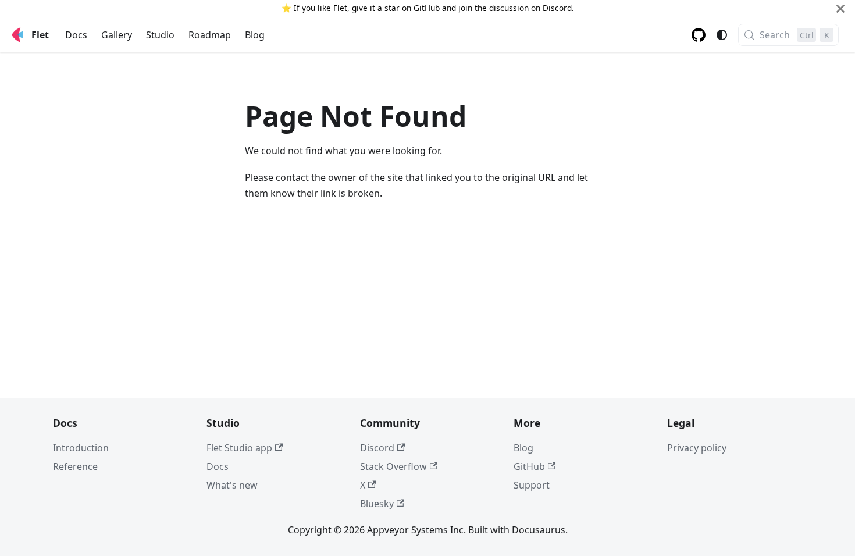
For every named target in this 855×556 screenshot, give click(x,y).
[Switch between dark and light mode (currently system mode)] (721, 35)
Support (532, 485)
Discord (557, 7)
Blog (255, 34)
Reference (75, 466)
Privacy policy (696, 447)
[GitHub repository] (698, 35)
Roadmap (209, 34)
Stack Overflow (393, 466)
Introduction (81, 447)
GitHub (427, 7)
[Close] (840, 8)
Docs (76, 34)
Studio (160, 34)
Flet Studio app (239, 447)
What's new (232, 485)
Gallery (116, 34)
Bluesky (377, 503)
